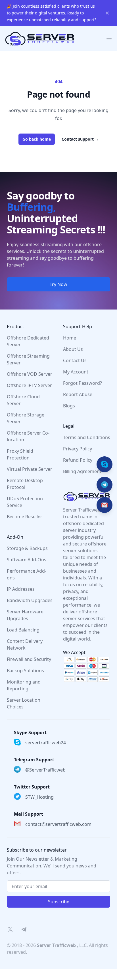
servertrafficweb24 (45, 743)
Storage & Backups (27, 548)
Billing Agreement (82, 471)
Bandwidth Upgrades (30, 600)
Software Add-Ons (26, 560)
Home (69, 338)
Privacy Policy (77, 449)
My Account (75, 372)
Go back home (36, 139)
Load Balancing (23, 630)
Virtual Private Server (29, 469)
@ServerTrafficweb (45, 770)
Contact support (80, 139)
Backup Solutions (25, 670)
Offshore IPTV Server (29, 385)
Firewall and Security (29, 659)
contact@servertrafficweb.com (58, 824)
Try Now (58, 284)
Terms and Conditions (86, 437)
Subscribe (58, 902)
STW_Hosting (39, 797)
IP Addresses (21, 589)
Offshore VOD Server (29, 374)
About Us (73, 349)
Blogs (69, 406)
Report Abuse (77, 394)
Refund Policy (77, 460)
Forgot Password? (82, 383)
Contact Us (75, 360)
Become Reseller (24, 516)
